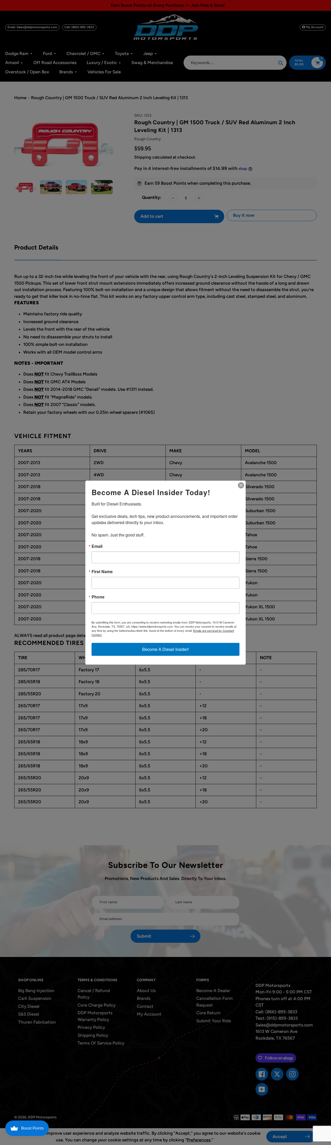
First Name (102, 572)
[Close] (241, 485)
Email (97, 546)
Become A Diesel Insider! (165, 649)
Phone (98, 597)
